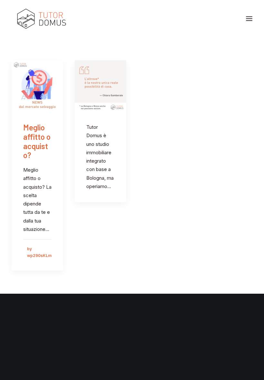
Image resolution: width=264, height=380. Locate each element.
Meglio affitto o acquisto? (37, 141)
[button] (249, 18)
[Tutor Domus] (41, 19)
